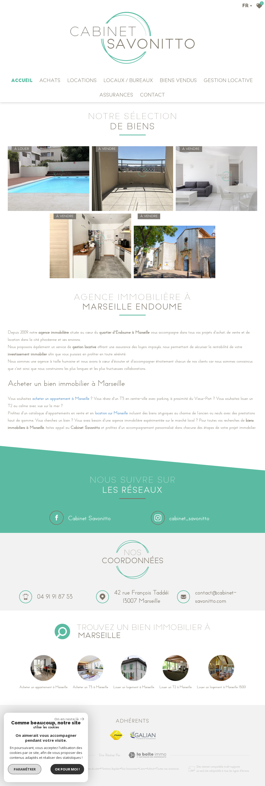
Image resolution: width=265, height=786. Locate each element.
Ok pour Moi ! (67, 769)
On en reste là (66, 719)
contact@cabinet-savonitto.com (216, 596)
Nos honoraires (129, 768)
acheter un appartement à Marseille (60, 398)
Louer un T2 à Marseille (175, 687)
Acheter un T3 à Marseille (90, 687)
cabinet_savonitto (189, 518)
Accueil (22, 80)
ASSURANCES (116, 95)
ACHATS (50, 80)
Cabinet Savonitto (89, 518)
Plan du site (92, 768)
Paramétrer (25, 769)
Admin (150, 768)
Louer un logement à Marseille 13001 (221, 687)
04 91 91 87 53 (55, 596)
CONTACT (152, 95)
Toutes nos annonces (167, 768)
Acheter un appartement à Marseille (43, 687)
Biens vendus (178, 80)
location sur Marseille (111, 413)
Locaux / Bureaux (128, 80)
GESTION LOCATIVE (228, 80)
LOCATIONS (82, 80)
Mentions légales (109, 768)
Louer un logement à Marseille (133, 687)
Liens (142, 768)
